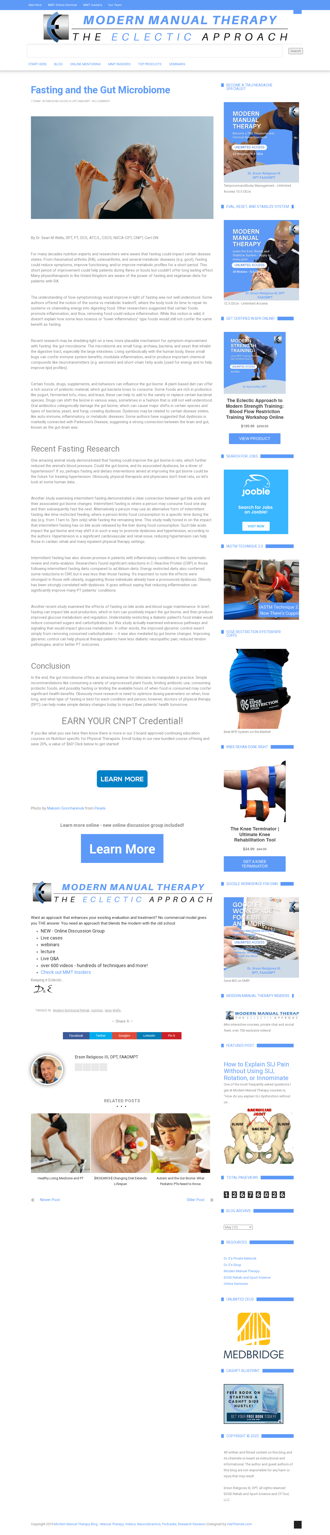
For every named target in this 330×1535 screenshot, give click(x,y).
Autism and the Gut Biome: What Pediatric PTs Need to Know (180, 1181)
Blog (58, 64)
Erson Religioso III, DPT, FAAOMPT (68, 101)
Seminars (177, 64)
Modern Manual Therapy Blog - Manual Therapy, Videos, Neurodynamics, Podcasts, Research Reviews (129, 1524)
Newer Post (50, 1199)
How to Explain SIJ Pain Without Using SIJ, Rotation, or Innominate (256, 1071)
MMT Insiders (92, 5)
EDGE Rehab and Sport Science (247, 1277)
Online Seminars (236, 1284)
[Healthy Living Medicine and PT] (60, 1143)
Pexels (100, 808)
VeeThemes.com (239, 1524)
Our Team (115, 5)
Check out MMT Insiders (66, 972)
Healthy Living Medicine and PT (61, 1178)
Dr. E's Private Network (240, 1258)
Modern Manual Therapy (242, 1271)
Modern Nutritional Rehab (71, 1010)
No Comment (101, 101)
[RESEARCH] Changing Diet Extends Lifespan (120, 1181)
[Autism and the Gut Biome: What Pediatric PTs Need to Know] (180, 1143)
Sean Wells (113, 1010)
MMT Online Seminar (62, 5)
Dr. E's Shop (232, 1265)
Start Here (35, 5)
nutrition (97, 1010)
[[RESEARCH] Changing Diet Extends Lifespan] (120, 1143)
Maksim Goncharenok (65, 808)
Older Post (195, 1199)
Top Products (150, 64)
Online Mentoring (85, 64)
